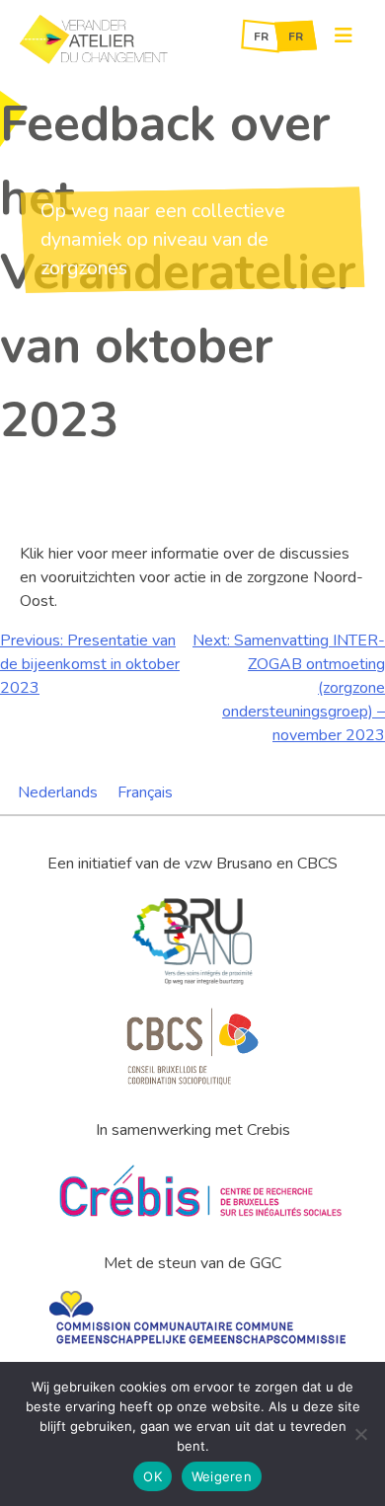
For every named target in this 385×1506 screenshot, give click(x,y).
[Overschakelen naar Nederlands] (261, 36)
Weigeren (222, 1476)
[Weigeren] (360, 1434)
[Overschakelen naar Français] (295, 36)
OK (152, 1476)
